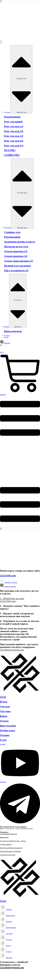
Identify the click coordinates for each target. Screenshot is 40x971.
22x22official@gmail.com (8, 834)
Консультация (8, 725)
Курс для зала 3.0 (13, 136)
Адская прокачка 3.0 (15, 256)
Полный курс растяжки (17, 265)
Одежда (4, 721)
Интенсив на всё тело (16, 246)
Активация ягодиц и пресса (19, 241)
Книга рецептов (13, 331)
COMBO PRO (12, 155)
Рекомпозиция (12, 116)
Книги (3, 716)
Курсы (3, 701)
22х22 (3, 697)
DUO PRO (9, 150)
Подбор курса (7, 730)
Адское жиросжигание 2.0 (18, 261)
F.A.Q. (3, 740)
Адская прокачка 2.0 (15, 251)
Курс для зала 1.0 (13, 126)
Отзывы (4, 735)
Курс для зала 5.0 (13, 145)
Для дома (5, 711)
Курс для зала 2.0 (13, 131)
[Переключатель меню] (1, 41)
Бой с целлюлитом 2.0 (16, 270)
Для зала (5, 706)
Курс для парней (13, 121)
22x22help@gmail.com (12, 967)
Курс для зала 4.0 (13, 140)
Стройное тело (12, 232)
